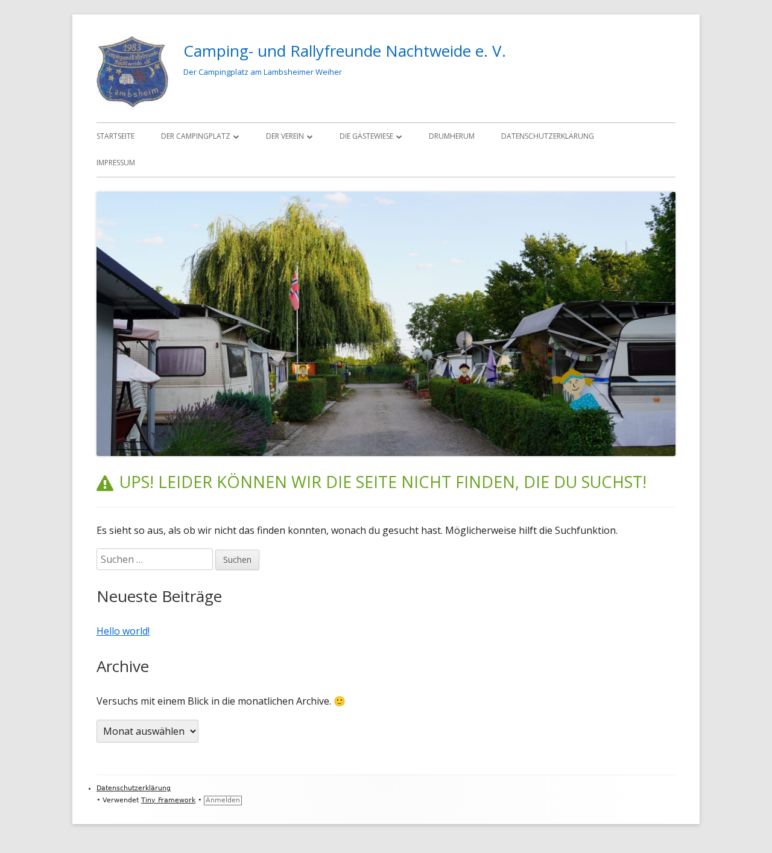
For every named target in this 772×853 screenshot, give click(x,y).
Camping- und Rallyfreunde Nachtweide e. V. (344, 51)
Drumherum (452, 136)
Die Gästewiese (366, 136)
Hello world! (123, 631)
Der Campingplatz (195, 136)
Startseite (115, 136)
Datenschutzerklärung (547, 136)
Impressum (115, 162)
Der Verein (285, 136)
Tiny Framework (168, 800)
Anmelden (223, 800)
